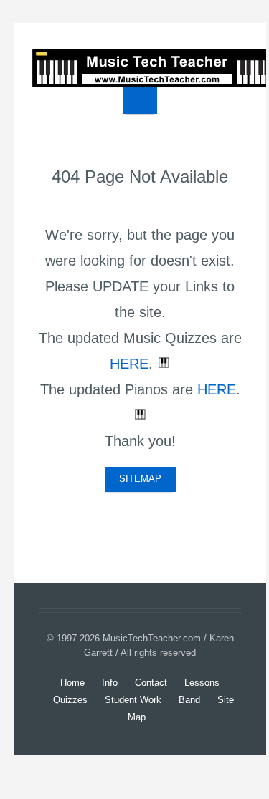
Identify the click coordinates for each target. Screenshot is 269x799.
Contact (151, 682)
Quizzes (70, 699)
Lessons (202, 682)
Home (72, 682)
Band (189, 699)
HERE (129, 364)
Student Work (133, 699)
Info (110, 682)
